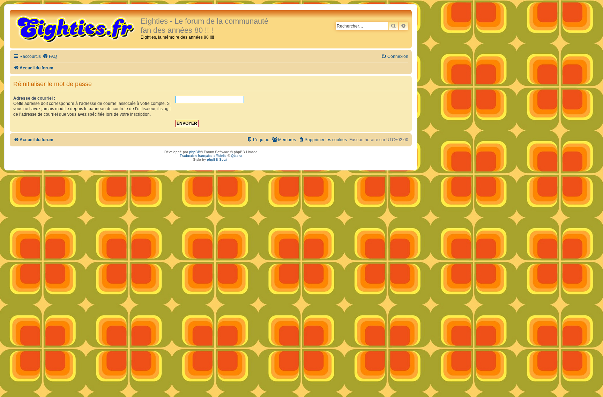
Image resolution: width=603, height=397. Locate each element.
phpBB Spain (218, 159)
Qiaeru (236, 156)
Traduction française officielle (203, 156)
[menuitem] (50, 56)
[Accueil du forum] (76, 29)
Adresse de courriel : (34, 98)
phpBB (194, 152)
